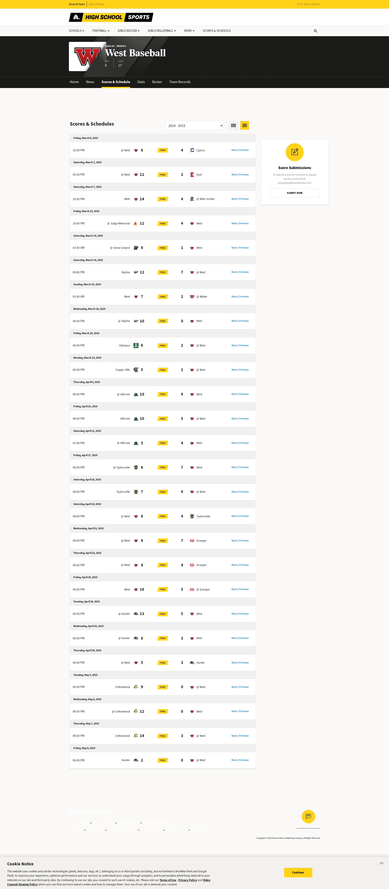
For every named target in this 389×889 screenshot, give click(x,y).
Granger (202, 541)
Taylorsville (123, 492)
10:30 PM (78, 150)
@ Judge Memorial (118, 223)
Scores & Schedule (116, 81)
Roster (157, 81)
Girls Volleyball (160, 31)
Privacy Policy (103, 822)
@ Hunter (124, 614)
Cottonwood (122, 687)
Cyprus (201, 150)
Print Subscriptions (308, 4)
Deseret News (77, 4)
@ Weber (202, 297)
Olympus (124, 345)
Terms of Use (78, 822)
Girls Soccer (127, 31)
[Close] (382, 864)
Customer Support (122, 830)
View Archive (201, 830)
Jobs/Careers (151, 830)
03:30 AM (78, 248)
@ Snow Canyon (120, 248)
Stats (141, 81)
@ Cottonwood (121, 711)
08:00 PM (78, 516)
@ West (125, 150)
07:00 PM (78, 443)
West (127, 199)
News (90, 81)
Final (162, 150)
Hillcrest (125, 419)
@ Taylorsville (121, 467)
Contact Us (95, 830)
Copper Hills (122, 370)
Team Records (180, 81)
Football (100, 31)
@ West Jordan (206, 199)
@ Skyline (124, 321)
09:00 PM (78, 272)
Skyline (125, 272)
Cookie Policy (128, 822)
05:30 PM (78, 174)
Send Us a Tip (176, 830)
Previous (244, 150)
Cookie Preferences (158, 822)
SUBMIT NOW (295, 193)
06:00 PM (78, 492)
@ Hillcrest (123, 394)
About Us (76, 830)
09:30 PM (78, 321)
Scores (217, 31)
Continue (298, 872)
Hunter (201, 663)
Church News (96, 4)
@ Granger (203, 589)
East (199, 174)
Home (74, 81)
